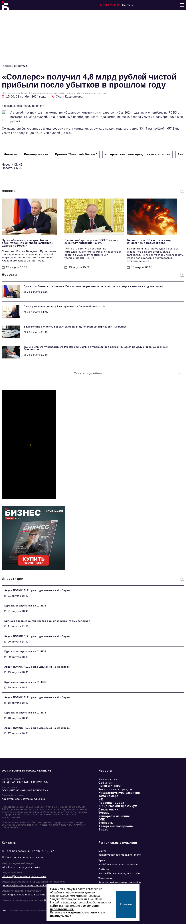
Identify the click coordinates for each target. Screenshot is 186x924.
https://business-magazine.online (23, 105)
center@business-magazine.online (119, 854)
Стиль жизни (108, 809)
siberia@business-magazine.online (119, 873)
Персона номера (111, 802)
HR (100, 799)
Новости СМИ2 (12, 164)
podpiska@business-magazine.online (25, 885)
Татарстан (105, 878)
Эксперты (106, 822)
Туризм (104, 812)
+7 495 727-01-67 (43, 851)
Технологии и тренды (115, 789)
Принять (126, 904)
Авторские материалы (116, 826)
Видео (103, 829)
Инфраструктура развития (119, 792)
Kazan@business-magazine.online (119, 882)
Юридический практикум (117, 806)
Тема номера (108, 796)
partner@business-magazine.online (23, 894)
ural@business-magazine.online (118, 863)
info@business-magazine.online (21, 867)
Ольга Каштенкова (69, 96)
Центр (102, 850)
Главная (7, 65)
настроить (73, 912)
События (105, 782)
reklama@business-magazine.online (24, 876)
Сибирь (103, 869)
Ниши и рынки (109, 786)
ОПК (101, 819)
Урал (101, 860)
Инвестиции (21, 65)
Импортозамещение (114, 816)
